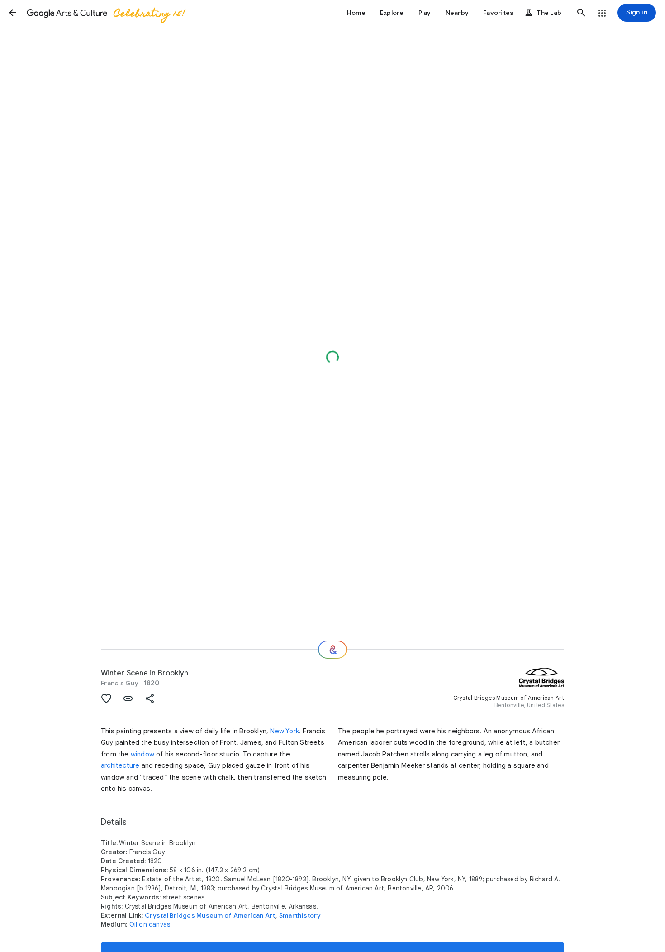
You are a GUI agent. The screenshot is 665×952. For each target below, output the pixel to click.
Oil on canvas (150, 924)
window (142, 754)
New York (284, 731)
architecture (120, 765)
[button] (13, 13)
